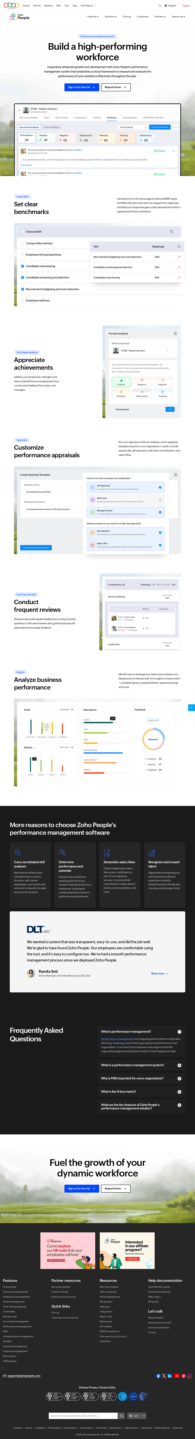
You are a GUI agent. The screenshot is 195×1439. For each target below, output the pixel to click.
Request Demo (113, 87)
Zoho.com (11, 6)
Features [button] (91, 16)
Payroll (26, 5)
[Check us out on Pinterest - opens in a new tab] (183, 1376)
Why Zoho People (109, 1287)
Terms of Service (86, 1428)
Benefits (7, 1341)
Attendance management (16, 1296)
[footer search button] (121, 1416)
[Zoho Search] (160, 6)
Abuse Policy (178, 1428)
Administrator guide (159, 1287)
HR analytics (9, 1356)
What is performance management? (126, 1031)
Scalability (105, 1341)
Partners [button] (159, 16)
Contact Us (18, 1428)
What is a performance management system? (132, 1065)
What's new (106, 1316)
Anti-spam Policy (70, 1428)
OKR (5, 1331)
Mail (59, 5)
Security (28, 1428)
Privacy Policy (101, 1428)
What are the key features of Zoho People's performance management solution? (130, 1106)
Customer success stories (64, 1317)
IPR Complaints (54, 1428)
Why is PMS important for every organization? (132, 1078)
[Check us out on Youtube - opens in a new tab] (177, 1376)
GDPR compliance (109, 1331)
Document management (16, 1321)
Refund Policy (115, 1428)
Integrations (106, 1311)
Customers (143, 16)
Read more (158, 973)
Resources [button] (177, 16)
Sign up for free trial (79, 87)
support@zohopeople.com (24, 1375)
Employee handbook (159, 1291)
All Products (87, 5)
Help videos (154, 1296)
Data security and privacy (113, 1336)
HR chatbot (106, 1326)
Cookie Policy (146, 1428)
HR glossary (106, 1301)
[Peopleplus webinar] (67, 1250)
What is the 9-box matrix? (118, 1091)
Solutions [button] (110, 16)
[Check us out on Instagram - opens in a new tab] (189, 1376)
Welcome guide (108, 1291)
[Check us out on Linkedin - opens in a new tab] (169, 1376)
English (172, 5)
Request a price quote (159, 1322)
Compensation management (18, 1336)
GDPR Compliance (162, 1428)
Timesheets (9, 1311)
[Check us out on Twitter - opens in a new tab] (164, 1376)
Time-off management (15, 1306)
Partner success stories (63, 1296)
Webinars (105, 1306)
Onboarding (9, 1287)
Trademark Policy (131, 1428)
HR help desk (10, 1316)
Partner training (59, 1291)
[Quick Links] (191, 707)
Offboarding (9, 1361)
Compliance (40, 1428)
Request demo (156, 1317)
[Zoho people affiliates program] (127, 1250)
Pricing (127, 16)
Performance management (117, 1038)
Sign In (186, 5)
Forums (152, 1332)
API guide (153, 1301)
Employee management (15, 1291)
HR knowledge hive (110, 1296)
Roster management (14, 1301)
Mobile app (106, 1321)
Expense (48, 5)
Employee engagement (15, 1351)
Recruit (37, 5)
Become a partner (60, 1287)
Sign (75, 5)
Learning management (15, 1346)
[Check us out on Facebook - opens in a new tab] (158, 1376)
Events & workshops (159, 1327)
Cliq (67, 5)
